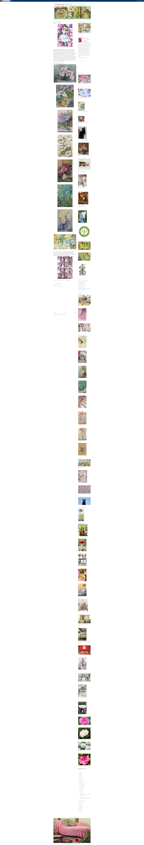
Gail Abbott (80, 284)
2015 (80, 777)
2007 (80, 809)
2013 (80, 780)
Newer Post (55, 312)
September (82, 785)
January (81, 801)
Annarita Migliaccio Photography (83, 280)
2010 (80, 805)
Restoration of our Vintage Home (85, 798)
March (81, 793)
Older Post (74, 312)
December (81, 782)
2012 (80, 781)
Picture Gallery (63, 56)
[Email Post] (68, 280)
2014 (80, 778)
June (81, 788)
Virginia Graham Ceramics (82, 289)
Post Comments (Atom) (61, 314)
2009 (80, 806)
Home (65, 312)
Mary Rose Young (81, 287)
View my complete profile (83, 57)
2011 (80, 803)
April (81, 791)
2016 (80, 775)
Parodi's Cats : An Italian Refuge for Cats (84, 288)
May (81, 790)
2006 (80, 810)
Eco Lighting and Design (82, 283)
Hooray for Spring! (83, 796)
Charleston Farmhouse (81, 282)
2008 (80, 807)
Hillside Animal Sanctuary (82, 285)
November (82, 784)
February (81, 800)
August (81, 787)
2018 (80, 774)
